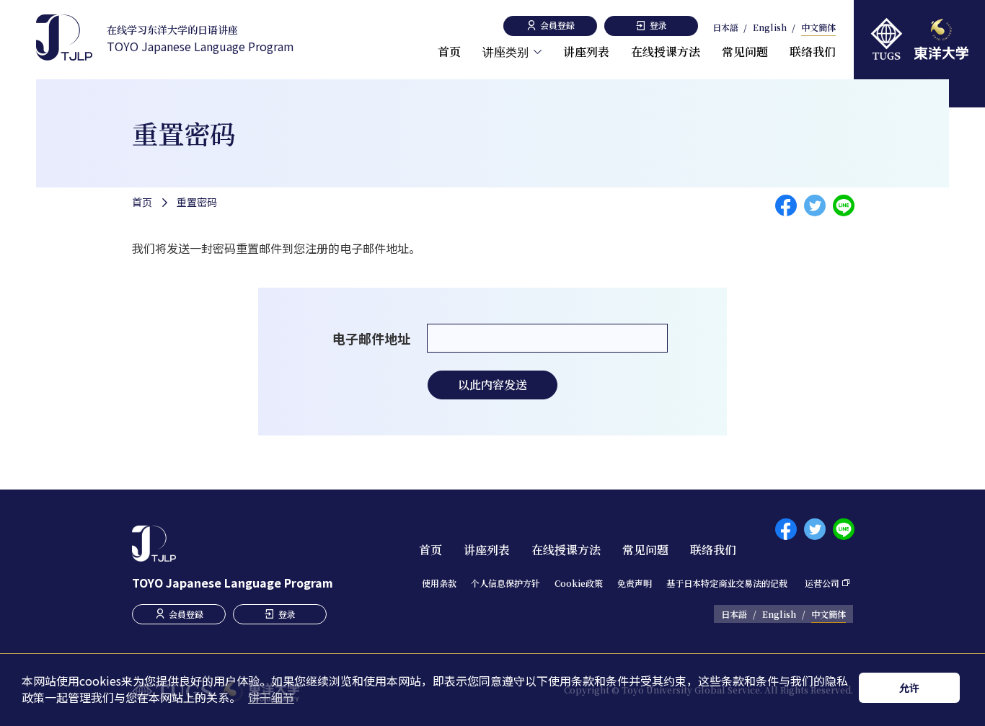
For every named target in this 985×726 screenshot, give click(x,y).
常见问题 (745, 51)
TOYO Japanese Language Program (200, 38)
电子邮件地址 (371, 338)
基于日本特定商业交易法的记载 (726, 583)
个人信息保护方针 (505, 583)
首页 (449, 51)
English (770, 28)
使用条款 (439, 583)
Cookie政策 (579, 583)
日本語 (725, 28)
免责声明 (634, 583)
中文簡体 (818, 28)
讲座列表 (586, 51)
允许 (909, 687)
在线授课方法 (665, 51)
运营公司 (822, 583)
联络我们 (813, 51)
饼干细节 (271, 697)
